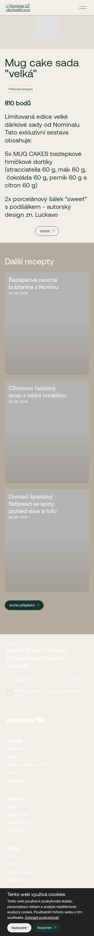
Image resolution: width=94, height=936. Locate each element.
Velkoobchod (17, 781)
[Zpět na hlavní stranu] (20, 8)
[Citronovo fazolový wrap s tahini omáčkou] (47, 432)
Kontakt (13, 864)
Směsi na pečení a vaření (26, 765)
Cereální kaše (17, 749)
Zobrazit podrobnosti (42, 917)
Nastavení (19, 928)
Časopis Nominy (19, 822)
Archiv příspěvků (22, 605)
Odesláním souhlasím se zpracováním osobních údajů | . (50, 693)
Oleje (11, 773)
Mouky (12, 757)
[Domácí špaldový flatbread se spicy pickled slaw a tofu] (47, 540)
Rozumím (45, 928)
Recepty (13, 806)
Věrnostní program (21, 872)
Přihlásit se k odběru (78, 680)
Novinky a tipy (17, 814)
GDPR (18, 695)
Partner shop (17, 880)
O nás (11, 856)
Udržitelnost (16, 830)
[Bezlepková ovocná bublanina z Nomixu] (47, 323)
